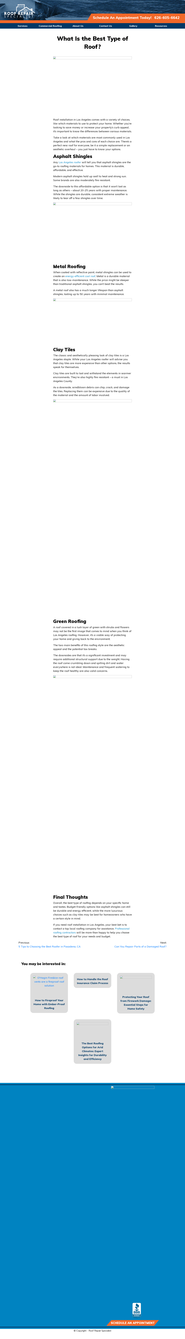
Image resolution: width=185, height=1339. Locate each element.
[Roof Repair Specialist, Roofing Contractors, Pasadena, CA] (136, 1311)
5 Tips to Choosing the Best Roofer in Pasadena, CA (49, 944)
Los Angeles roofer (70, 162)
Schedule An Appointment (133, 1323)
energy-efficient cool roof (80, 276)
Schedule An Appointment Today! (122, 17)
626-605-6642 (167, 17)
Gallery (133, 25)
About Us (78, 25)
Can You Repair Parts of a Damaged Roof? (140, 944)
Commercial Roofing (50, 25)
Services (22, 25)
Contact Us (105, 25)
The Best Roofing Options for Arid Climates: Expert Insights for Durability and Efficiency (92, 1051)
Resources (161, 25)
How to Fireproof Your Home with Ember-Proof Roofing (49, 1004)
